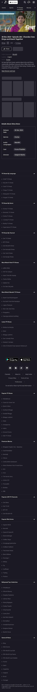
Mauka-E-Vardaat (8, 342)
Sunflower (6, 569)
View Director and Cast (8, 70)
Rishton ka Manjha (8, 327)
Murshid (5, 528)
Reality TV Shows (8, 223)
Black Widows (7, 554)
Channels (12, 374)
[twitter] (20, 368)
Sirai (4, 473)
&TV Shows (6, 242)
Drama (8, 59)
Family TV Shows (8, 216)
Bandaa (5, 488)
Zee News (6, 502)
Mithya (5, 562)
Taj (4, 565)
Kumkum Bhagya (8, 410)
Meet (4, 331)
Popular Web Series (8, 519)
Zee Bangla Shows (8, 257)
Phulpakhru (6, 312)
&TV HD (5, 510)
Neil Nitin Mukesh (8, 617)
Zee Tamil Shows (8, 253)
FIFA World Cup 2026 (9, 651)
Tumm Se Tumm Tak (9, 402)
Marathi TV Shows (8, 183)
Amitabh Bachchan (8, 625)
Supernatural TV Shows (9, 227)
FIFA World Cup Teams (9, 654)
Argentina (6, 669)
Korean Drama (7, 432)
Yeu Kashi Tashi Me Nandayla (11, 301)
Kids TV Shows (7, 436)
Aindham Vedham (8, 547)
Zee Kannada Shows (9, 249)
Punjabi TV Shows (8, 198)
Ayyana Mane (7, 525)
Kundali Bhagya (7, 414)
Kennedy (5, 454)
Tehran (5, 458)
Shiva (3, 42)
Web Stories (6, 647)
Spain (4, 665)
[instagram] (15, 368)
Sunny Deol (6, 614)
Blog (4, 643)
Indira (4, 428)
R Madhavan (6, 588)
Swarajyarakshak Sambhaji (10, 316)
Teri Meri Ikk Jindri (8, 286)
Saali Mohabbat (7, 451)
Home (4, 8)
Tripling (5, 573)
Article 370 (6, 480)
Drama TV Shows (8, 209)
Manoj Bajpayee (7, 602)
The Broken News (8, 551)
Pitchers (5, 576)
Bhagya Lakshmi (7, 335)
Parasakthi (6, 484)
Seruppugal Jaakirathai (9, 543)
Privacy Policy (24, 378)
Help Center (11, 378)
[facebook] (9, 368)
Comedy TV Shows (8, 220)
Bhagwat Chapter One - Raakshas (12, 447)
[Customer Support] (28, 2)
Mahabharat (6, 399)
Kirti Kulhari (6, 621)
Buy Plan (14, 2)
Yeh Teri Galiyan (7, 272)
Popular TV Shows (7, 393)
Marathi (15, 53)
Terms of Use (12, 382)
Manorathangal (7, 536)
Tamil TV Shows (7, 186)
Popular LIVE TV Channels (9, 497)
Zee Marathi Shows (8, 246)
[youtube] (26, 368)
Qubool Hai (6, 283)
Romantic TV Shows (8, 212)
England (5, 673)
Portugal (5, 680)
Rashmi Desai (7, 632)
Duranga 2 (6, 558)
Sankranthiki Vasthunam (10, 462)
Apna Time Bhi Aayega (9, 275)
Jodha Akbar (6, 268)
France (5, 662)
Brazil (4, 676)
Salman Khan (7, 599)
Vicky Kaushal (7, 610)
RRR (4, 491)
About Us (22, 374)
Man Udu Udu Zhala (8, 309)
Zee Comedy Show (8, 338)
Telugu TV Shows (8, 190)
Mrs (4, 469)
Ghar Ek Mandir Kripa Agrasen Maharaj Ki (15, 346)
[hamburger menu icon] (33, 2)
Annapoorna (6, 425)
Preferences (24, 382)
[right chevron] (4, 87)
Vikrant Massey (7, 591)
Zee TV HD (6, 506)
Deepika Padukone (8, 595)
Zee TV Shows (7, 238)
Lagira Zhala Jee (7, 305)
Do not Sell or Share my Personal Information (18, 386)
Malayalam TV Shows (9, 194)
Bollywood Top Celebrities (10, 582)
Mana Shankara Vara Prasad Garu (13, 465)
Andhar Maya (7, 540)
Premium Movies (7, 441)
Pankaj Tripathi (7, 606)
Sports (11, 8)
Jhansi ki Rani (6, 406)
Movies (29, 8)
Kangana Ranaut (7, 628)
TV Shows (20, 8)
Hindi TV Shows (7, 179)
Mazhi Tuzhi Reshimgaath (10, 298)
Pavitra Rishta (7, 279)
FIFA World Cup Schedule (10, 658)
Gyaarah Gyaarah (8, 532)
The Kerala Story (8, 476)
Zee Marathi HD (7, 514)
